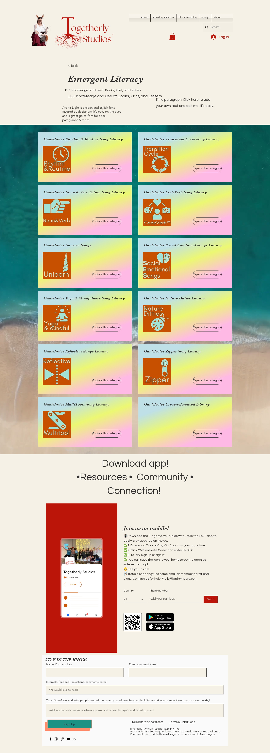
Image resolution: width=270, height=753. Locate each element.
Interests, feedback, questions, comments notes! (76, 681)
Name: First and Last (59, 664)
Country (129, 590)
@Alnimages (206, 734)
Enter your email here (142, 664)
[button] (205, 18)
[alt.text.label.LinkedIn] (74, 739)
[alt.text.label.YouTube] (68, 739)
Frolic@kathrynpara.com (179, 578)
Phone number (159, 590)
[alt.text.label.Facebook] (50, 739)
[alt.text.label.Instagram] (56, 739)
